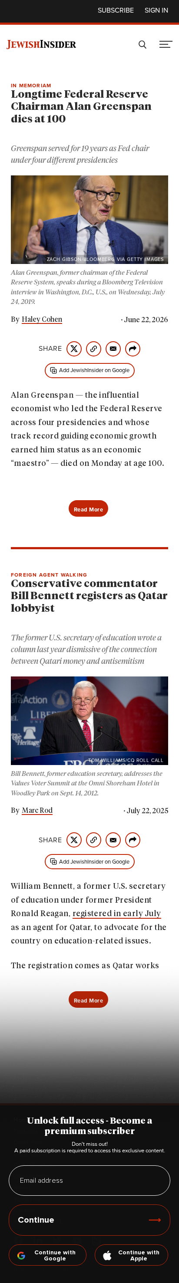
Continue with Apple (138, 1256)
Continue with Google (55, 1256)
